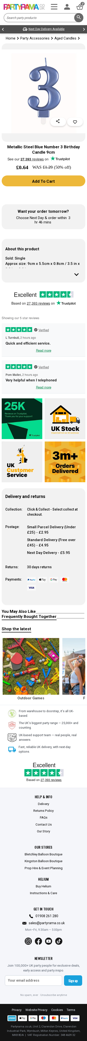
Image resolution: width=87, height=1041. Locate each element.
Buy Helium (43, 886)
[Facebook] (38, 941)
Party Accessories (35, 38)
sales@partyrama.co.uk (47, 923)
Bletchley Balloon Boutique (43, 854)
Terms (71, 1010)
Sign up (73, 980)
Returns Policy (43, 810)
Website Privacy (36, 1010)
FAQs (43, 817)
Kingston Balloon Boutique (43, 861)
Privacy (17, 1010)
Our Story (43, 831)
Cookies (57, 1010)
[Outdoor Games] (31, 666)
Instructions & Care (43, 893)
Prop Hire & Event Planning (44, 868)
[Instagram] (28, 941)
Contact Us (44, 824)
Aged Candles (65, 38)
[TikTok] (58, 941)
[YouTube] (48, 941)
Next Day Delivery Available (47, 29)
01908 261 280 (47, 916)
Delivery (43, 804)
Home (10, 38)
